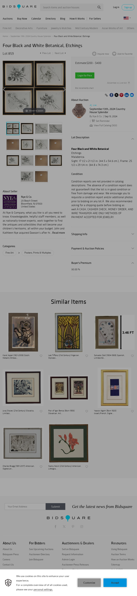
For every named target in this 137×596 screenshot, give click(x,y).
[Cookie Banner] (68, 582)
